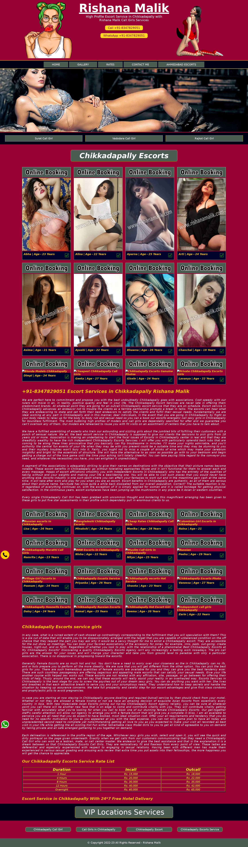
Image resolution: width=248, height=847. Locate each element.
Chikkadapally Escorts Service (200, 829)
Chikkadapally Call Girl (48, 829)
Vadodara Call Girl (123, 138)
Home (56, 64)
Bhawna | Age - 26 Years (144, 349)
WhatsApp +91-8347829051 (124, 35)
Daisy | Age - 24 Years (39, 611)
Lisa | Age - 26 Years (38, 528)
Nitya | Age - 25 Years (142, 557)
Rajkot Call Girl (204, 138)
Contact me (140, 64)
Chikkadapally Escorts (124, 156)
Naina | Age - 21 (190, 528)
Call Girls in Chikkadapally (98, 829)
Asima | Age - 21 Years (40, 349)
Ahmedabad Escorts (181, 64)
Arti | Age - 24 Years (193, 254)
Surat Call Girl (44, 138)
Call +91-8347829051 (124, 28)
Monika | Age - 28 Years (144, 528)
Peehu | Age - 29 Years (195, 554)
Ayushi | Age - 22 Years (92, 349)
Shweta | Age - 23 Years (144, 585)
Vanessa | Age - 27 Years (196, 582)
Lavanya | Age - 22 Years (196, 378)
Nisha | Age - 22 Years (91, 554)
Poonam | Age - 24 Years (41, 585)
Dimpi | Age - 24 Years (40, 375)
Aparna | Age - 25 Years (144, 254)
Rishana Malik (124, 8)
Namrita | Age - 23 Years (41, 557)
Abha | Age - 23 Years (39, 254)
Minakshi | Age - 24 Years (93, 528)
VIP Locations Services (124, 812)
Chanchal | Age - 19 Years (197, 349)
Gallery (83, 64)
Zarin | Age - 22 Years (194, 614)
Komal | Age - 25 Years (91, 611)
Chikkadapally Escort (149, 829)
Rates (110, 64)
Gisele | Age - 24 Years (143, 378)
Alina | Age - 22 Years (90, 254)
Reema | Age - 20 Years (143, 611)
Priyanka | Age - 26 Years (93, 582)
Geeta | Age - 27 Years (91, 378)
